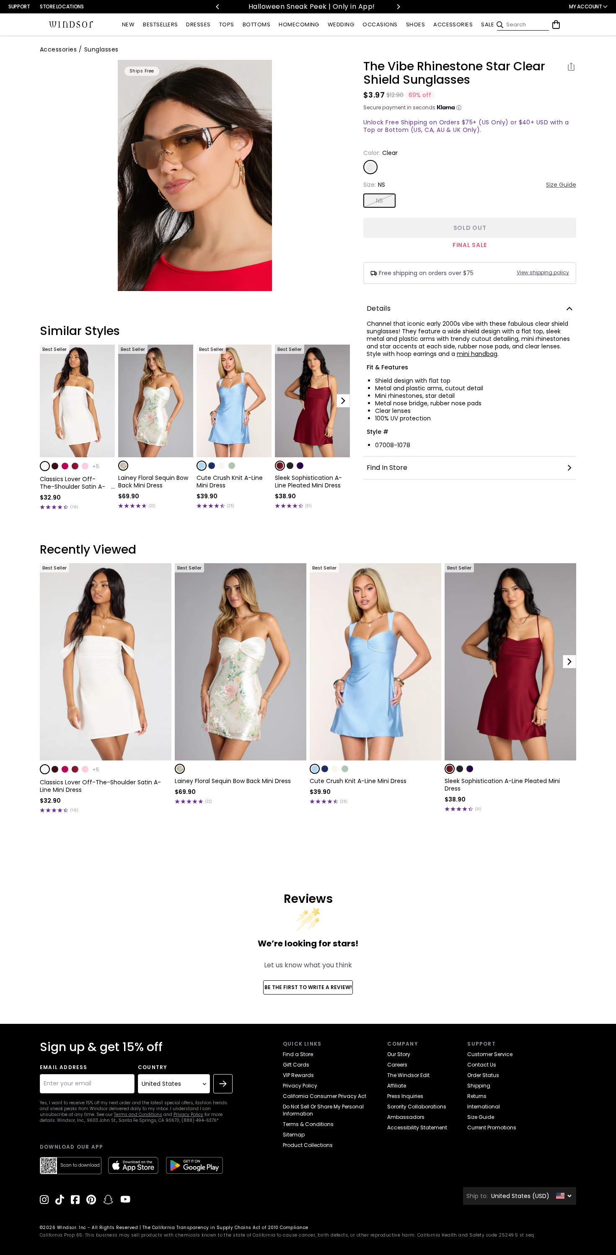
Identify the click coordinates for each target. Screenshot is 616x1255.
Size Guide (561, 184)
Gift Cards (296, 1064)
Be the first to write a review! (308, 987)
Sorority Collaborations (416, 1106)
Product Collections (308, 1145)
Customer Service (489, 1054)
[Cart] (556, 25)
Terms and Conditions (138, 1114)
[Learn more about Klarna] (458, 108)
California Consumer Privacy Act (324, 1096)
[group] (195, 175)
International (483, 1106)
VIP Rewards (298, 1075)
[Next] (398, 7)
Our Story (398, 1054)
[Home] (71, 24)
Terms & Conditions (308, 1124)
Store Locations (62, 6)
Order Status (483, 1075)
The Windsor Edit (408, 1075)
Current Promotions (491, 1127)
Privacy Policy (188, 1114)
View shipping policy (543, 272)
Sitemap (294, 1134)
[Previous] (218, 7)
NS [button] (379, 200)
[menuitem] (128, 25)
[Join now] (223, 1083)
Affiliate (396, 1085)
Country (152, 1067)
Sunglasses (101, 49)
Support (19, 6)
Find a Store (298, 1054)
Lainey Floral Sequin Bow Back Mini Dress (153, 481)
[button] (44, 466)
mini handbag (477, 354)
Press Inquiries (405, 1096)
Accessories (58, 49)
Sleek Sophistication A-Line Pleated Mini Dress (308, 481)
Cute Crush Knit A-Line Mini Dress (230, 481)
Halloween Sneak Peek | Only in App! (267, 6)
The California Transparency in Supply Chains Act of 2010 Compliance (225, 1227)
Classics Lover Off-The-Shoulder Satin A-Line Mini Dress (72, 482)
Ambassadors (405, 1117)
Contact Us (481, 1064)
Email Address (64, 1067)
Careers (397, 1064)
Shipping (478, 1085)
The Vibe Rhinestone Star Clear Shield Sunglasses (454, 73)
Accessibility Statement (417, 1127)
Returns (477, 1096)
